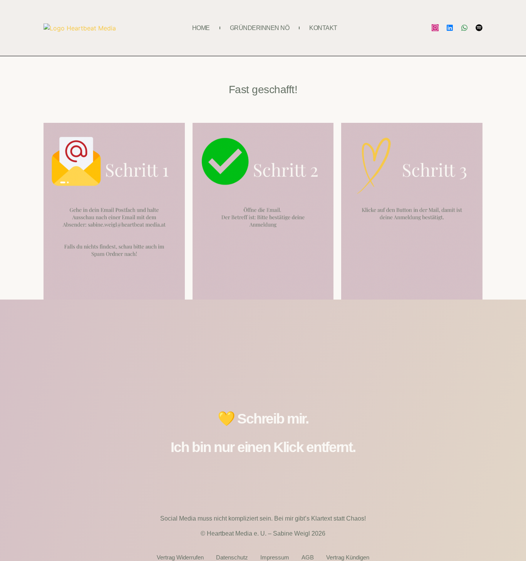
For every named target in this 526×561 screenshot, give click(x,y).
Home (201, 28)
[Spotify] (479, 27)
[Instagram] (435, 27)
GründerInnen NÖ (260, 28)
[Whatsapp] (464, 27)
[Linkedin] (449, 27)
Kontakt (323, 28)
